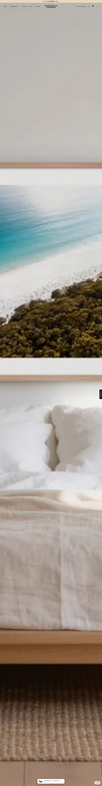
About (30, 6)
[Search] (97, 6)
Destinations (13, 6)
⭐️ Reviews (23, 6)
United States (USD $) (81, 6)
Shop (5, 6)
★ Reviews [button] (100, 394)
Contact (38, 6)
